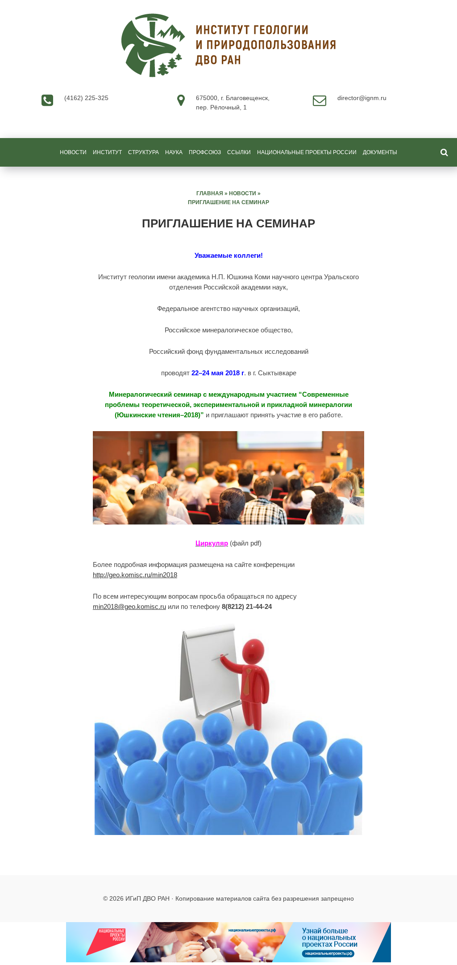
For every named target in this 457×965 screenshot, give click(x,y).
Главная (209, 193)
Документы (380, 152)
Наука (174, 152)
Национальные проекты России (307, 152)
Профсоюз (205, 152)
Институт (107, 152)
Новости (73, 152)
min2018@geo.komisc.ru (129, 606)
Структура (143, 152)
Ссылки (239, 152)
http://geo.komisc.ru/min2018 (135, 575)
